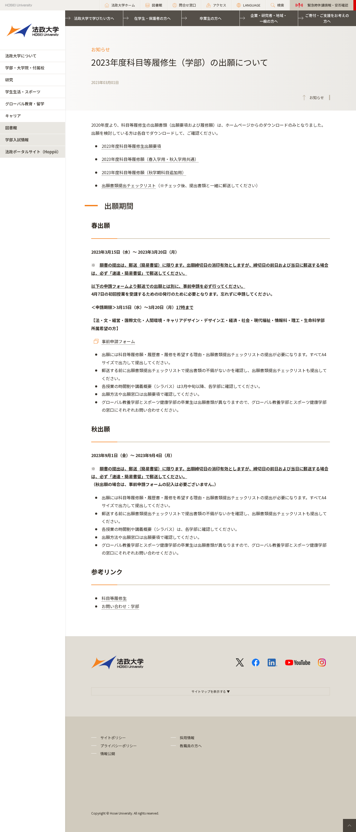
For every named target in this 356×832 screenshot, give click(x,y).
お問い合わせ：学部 (120, 606)
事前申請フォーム (118, 341)
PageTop (349, 825)
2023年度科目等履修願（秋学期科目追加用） (144, 172)
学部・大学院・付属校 (24, 67)
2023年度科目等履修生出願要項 (131, 146)
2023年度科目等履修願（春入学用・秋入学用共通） (150, 159)
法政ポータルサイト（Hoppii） (33, 151)
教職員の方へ (191, 745)
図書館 (11, 127)
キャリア (13, 115)
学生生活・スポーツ (22, 91)
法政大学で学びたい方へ (94, 18)
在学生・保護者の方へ (152, 18)
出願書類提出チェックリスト (129, 185)
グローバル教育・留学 (24, 103)
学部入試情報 (17, 139)
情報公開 (107, 753)
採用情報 (187, 737)
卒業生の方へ (211, 18)
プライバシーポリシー (118, 745)
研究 (9, 79)
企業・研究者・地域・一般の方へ (268, 18)
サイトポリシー (113, 737)
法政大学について (20, 55)
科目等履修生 (114, 598)
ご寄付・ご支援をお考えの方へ (327, 18)
